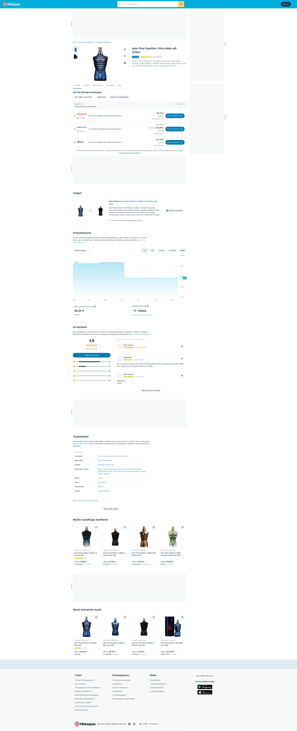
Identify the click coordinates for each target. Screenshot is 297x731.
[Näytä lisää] (75, 116)
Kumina (107, 474)
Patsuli (119, 471)
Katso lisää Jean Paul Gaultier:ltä (85, 501)
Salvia (110, 471)
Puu (114, 471)
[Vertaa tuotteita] (124, 63)
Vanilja (142, 471)
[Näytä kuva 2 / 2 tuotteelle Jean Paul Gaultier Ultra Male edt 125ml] (75, 56)
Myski (100, 469)
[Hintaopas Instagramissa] (134, 724)
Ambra (100, 474)
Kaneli (125, 471)
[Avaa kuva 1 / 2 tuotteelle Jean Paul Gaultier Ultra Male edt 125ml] (100, 64)
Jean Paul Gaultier (105, 460)
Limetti (136, 471)
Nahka (131, 471)
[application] (130, 278)
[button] (124, 49)
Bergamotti (102, 471)
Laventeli (126, 469)
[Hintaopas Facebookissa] (129, 724)
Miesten (101, 487)
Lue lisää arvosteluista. (141, 334)
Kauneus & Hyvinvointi (86, 42)
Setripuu (106, 469)
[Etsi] (181, 4)
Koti (74, 42)
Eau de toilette (103, 491)
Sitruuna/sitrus (136, 469)
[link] (130, 211)
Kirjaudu (286, 4)
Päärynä (113, 469)
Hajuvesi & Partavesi (103, 42)
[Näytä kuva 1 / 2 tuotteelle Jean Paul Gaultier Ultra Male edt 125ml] (75, 49)
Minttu (120, 469)
